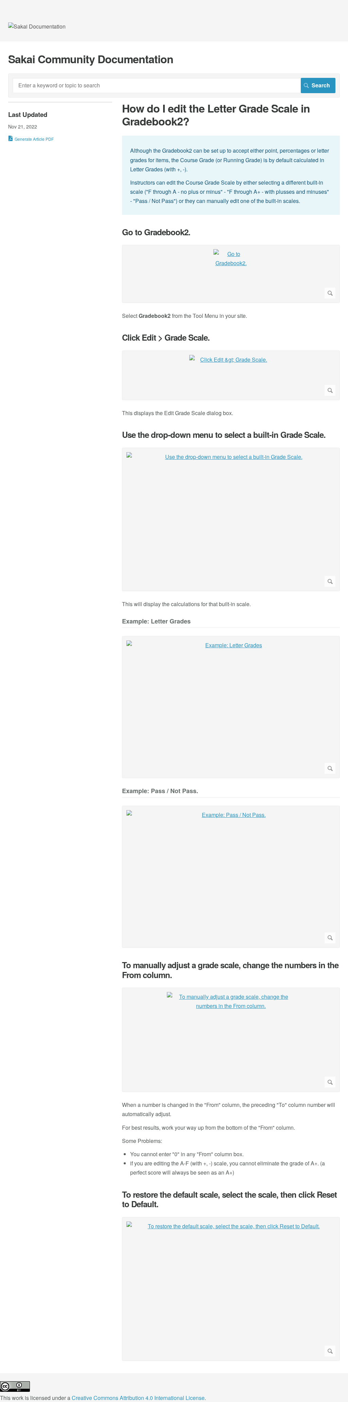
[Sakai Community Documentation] (37, 26)
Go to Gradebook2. (156, 232)
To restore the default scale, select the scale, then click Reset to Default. (229, 1199)
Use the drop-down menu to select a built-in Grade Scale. (224, 435)
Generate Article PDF (34, 139)
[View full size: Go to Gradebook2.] (230, 273)
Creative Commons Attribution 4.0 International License (138, 1398)
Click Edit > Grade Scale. (166, 337)
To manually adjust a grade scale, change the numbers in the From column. (230, 970)
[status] (231, 175)
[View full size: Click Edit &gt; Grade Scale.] (230, 375)
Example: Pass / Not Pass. (160, 791)
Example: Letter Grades (156, 622)
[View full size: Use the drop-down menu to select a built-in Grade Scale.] (230, 519)
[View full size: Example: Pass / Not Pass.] (230, 876)
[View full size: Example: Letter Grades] (230, 707)
